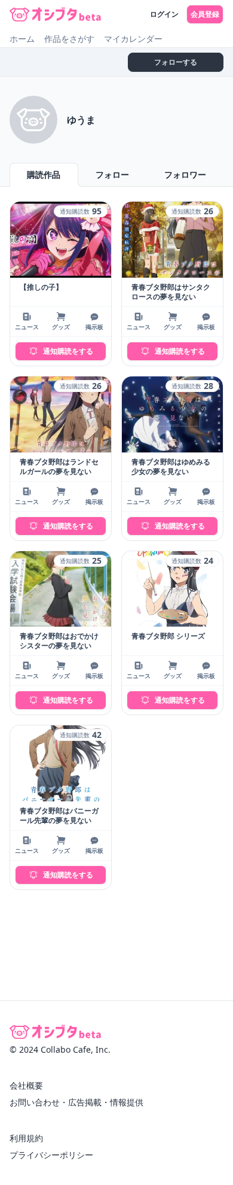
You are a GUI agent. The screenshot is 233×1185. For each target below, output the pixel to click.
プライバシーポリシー (51, 1154)
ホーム (22, 38)
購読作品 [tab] (43, 174)
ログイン (164, 14)
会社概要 (26, 1085)
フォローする (175, 62)
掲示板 (94, 327)
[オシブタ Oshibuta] (55, 14)
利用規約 (26, 1138)
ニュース (27, 327)
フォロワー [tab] (185, 174)
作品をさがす (69, 38)
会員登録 (205, 14)
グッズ (61, 327)
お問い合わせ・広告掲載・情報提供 (76, 1102)
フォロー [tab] (112, 174)
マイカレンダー (133, 38)
